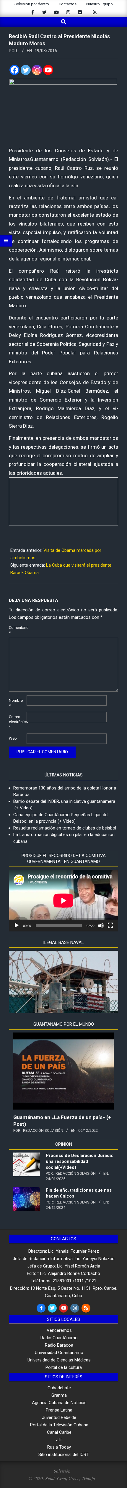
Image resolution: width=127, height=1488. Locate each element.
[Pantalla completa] (110, 925)
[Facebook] (14, 70)
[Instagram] (37, 70)
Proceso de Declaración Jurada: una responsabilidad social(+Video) (79, 1161)
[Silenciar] (101, 925)
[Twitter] (26, 70)
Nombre (16, 703)
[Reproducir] (16, 925)
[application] (63, 900)
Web (13, 738)
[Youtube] (48, 70)
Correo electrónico (17, 722)
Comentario (17, 630)
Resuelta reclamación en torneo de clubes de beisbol (64, 828)
